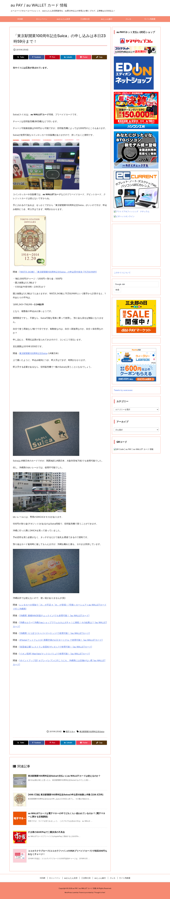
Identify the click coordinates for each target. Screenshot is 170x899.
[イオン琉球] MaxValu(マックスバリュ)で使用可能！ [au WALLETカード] (54, 653)
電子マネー (70, 731)
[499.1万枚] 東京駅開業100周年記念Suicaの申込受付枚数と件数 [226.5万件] (65, 794)
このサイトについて (122, 272)
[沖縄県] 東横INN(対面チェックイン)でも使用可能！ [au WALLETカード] (54, 615)
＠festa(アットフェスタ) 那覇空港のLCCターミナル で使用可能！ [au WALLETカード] (61, 640)
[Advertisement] (60, 91)
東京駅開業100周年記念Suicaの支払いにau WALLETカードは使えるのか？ (64, 775)
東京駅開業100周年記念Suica (33, 353)
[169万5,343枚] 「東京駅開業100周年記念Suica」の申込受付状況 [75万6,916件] (58, 271)
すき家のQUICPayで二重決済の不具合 (46, 832)
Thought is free (99, 892)
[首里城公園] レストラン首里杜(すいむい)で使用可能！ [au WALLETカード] (55, 646)
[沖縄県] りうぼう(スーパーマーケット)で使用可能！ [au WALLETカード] (54, 633)
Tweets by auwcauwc (123, 390)
